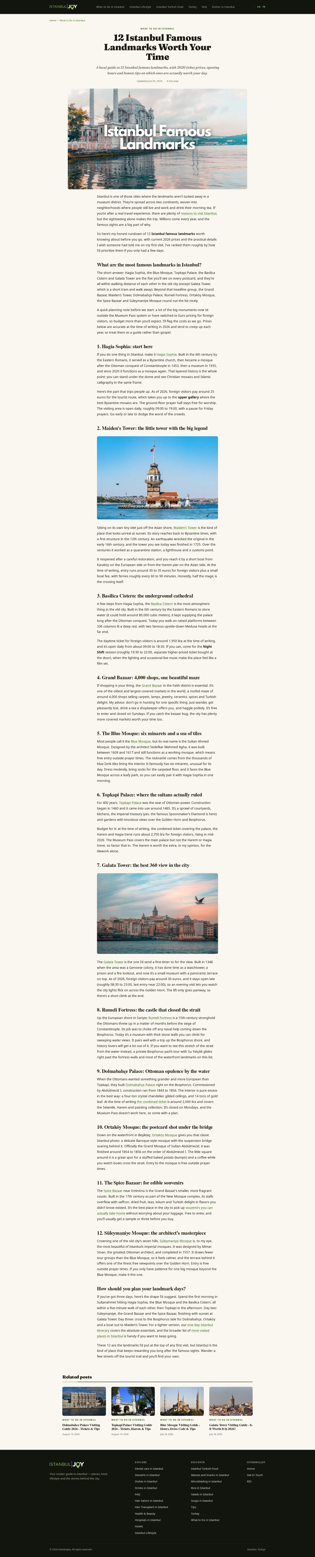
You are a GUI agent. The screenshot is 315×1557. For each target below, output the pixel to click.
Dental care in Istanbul (149, 1468)
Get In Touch (255, 1475)
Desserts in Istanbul (147, 1475)
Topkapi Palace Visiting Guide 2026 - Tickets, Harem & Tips (131, 1427)
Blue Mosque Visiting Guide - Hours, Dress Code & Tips (180, 1427)
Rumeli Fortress (160, 1018)
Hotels (139, 1526)
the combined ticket (151, 1101)
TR (263, 6)
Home (53, 20)
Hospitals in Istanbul (148, 1520)
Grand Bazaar (152, 685)
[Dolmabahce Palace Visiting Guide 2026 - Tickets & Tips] (84, 1401)
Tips (193, 1507)
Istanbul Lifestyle (140, 7)
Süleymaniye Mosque (176, 1241)
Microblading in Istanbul (206, 1481)
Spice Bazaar (113, 1190)
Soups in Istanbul (202, 1500)
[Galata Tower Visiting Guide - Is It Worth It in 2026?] (231, 1401)
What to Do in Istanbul (110, 7)
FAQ (204, 7)
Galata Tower (113, 962)
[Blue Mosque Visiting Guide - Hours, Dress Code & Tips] (182, 1401)
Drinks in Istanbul (146, 1488)
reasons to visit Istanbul (198, 213)
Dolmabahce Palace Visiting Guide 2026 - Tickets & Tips (81, 1427)
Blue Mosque (141, 741)
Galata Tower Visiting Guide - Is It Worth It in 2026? (230, 1427)
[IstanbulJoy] (63, 7)
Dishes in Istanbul (223, 7)
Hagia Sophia (167, 354)
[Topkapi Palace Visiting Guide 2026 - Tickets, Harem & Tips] (133, 1401)
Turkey (192, 7)
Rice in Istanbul (200, 1488)
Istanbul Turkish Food (169, 7)
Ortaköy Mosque (164, 1135)
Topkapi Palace (130, 802)
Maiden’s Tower (185, 527)
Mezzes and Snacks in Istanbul (210, 1475)
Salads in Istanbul (202, 1494)
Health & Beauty (145, 1513)
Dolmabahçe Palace (140, 1085)
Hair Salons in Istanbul (149, 1500)
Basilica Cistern (162, 604)
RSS (249, 1481)
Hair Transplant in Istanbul (151, 1507)
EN (258, 6)
